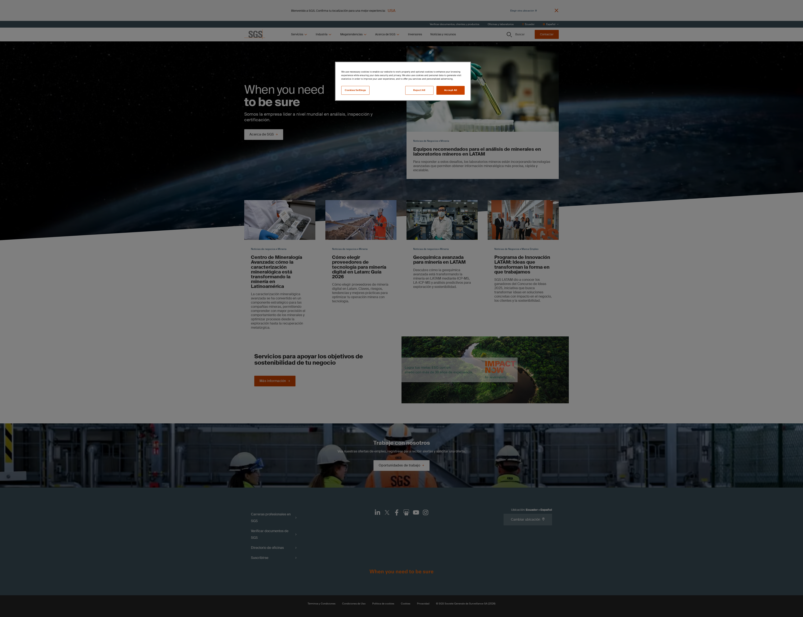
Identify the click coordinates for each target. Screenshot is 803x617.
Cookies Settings (355, 90)
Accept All (450, 90)
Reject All (419, 90)
